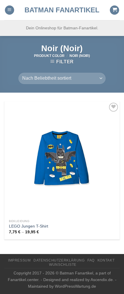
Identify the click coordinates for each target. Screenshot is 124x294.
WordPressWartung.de (75, 286)
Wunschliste (62, 265)
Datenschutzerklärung (58, 260)
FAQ (91, 260)
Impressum (19, 260)
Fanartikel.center (23, 279)
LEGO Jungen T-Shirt (28, 226)
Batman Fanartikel (62, 10)
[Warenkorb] (114, 10)
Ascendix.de (102, 279)
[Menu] (9, 10)
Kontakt (105, 260)
